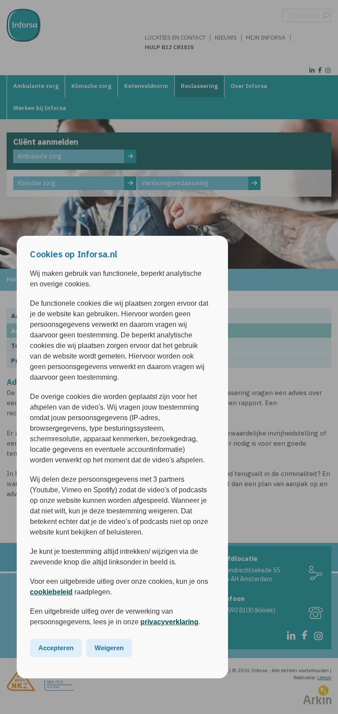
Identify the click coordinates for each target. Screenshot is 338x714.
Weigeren (109, 648)
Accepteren (55, 648)
